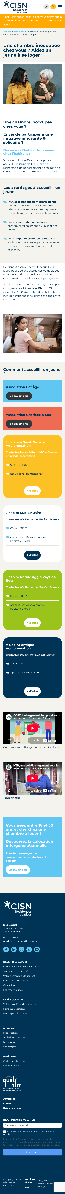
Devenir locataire (15, 962)
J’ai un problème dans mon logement (24, 1004)
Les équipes (9, 1046)
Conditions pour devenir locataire (21, 966)
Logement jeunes (13, 989)
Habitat (42, 452)
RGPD (28, 1187)
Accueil (7, 31)
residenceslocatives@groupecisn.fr (22, 941)
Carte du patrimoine (14, 1061)
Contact (7, 1103)
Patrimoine (9, 1056)
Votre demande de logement (19, 975)
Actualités (18, 31)
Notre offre (9, 1042)
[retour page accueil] (15, 7)
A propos (8, 1028)
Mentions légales (30, 1180)
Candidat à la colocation (16, 980)
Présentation (10, 1032)
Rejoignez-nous (12, 1108)
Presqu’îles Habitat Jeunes (37, 654)
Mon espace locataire (15, 1013)
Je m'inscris (32, 1152)
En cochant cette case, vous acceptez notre (28, 1132)
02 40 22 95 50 (11, 937)
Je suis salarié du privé (15, 971)
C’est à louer (10, 985)
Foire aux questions (14, 1008)
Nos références (11, 1065)
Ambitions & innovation (16, 1037)
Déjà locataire (13, 999)
